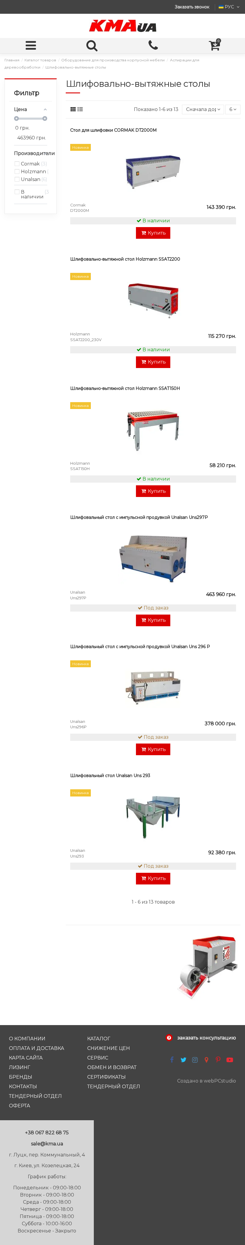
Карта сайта (26, 1058)
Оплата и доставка (36, 1048)
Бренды (20, 1077)
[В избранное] (230, 153)
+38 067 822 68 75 (47, 1132)
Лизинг (19, 1067)
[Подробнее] (230, 175)
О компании (27, 1039)
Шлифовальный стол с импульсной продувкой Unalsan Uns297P (139, 517)
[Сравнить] (230, 164)
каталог (98, 1039)
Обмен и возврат (112, 1067)
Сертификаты (106, 1077)
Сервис (97, 1058)
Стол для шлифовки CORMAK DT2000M (113, 130)
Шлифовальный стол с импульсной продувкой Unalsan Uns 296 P (140, 646)
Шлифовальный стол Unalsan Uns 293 (110, 775)
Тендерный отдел (35, 1096)
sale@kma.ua (47, 1144)
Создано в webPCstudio (206, 1081)
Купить (157, 233)
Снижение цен (108, 1048)
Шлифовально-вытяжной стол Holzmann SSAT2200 (125, 259)
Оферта (19, 1106)
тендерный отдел (113, 1086)
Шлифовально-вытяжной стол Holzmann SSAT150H (125, 388)
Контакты (23, 1086)
